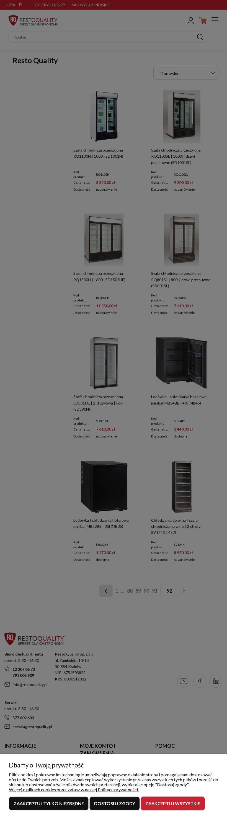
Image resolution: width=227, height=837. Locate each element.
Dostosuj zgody (114, 803)
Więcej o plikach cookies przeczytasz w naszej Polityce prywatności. (74, 789)
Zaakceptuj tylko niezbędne (49, 803)
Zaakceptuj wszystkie (172, 803)
